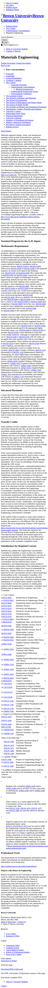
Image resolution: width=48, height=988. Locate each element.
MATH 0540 (34, 343)
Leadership (10, 76)
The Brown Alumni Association (18, 125)
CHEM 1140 (8, 733)
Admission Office (13, 946)
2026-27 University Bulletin (17, 49)
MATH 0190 (22, 266)
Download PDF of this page (12, 969)
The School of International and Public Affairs (24, 102)
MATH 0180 (29, 269)
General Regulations (14, 78)
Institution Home (12, 10)
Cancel (3, 986)
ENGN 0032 (8, 600)
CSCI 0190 (7, 697)
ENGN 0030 (6, 598)
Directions (12, 922)
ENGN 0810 (8, 619)
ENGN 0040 (6, 603)
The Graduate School (14, 96)
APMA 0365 (26, 368)
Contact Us (21, 922)
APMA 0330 (30, 786)
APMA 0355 (15, 363)
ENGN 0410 (6, 606)
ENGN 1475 (9, 748)
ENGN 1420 (6, 720)
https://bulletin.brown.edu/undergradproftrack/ (19, 866)
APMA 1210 (19, 377)
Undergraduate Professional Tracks (24, 91)
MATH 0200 (16, 269)
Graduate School (12, 948)
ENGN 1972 (12, 826)
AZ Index (10, 5)
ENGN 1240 (8, 766)
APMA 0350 (12, 361)
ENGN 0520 (6, 611)
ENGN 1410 (6, 717)
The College (11, 28)
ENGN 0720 (6, 614)
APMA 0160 (8, 711)
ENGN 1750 (8, 709)
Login (5, 42)
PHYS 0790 (6, 727)
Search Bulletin (7, 37)
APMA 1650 (36, 370)
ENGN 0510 (6, 608)
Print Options (6, 131)
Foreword (10, 74)
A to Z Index (11, 934)
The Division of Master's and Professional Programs (26, 107)
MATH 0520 (8, 343)
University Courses (13, 111)
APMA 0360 (25, 366)
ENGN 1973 (22, 826)
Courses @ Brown (13, 51)
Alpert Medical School (15, 950)
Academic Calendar (13, 80)
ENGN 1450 (9, 742)
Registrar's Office (12, 936)
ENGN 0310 (6, 617)
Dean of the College (14, 954)
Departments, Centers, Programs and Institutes (24, 109)
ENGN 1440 (6, 724)
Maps (3, 922)
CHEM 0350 (6, 681)
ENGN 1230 (8, 701)
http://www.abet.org (8, 175)
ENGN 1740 (8, 705)
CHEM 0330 (6, 622)
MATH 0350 (13, 332)
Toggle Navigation (8, 63)
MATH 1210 (41, 350)
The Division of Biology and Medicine (21, 98)
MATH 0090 (24, 286)
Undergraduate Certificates (21, 94)
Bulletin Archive (12, 127)
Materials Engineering (24, 89)
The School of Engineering (16, 100)
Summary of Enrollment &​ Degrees (19, 120)
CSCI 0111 (7, 683)
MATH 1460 (13, 350)
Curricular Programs (19, 85)
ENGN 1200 (9, 754)
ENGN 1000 (6, 760)
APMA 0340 (11, 788)
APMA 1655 (6, 374)
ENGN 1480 (9, 751)
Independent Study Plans (15, 114)
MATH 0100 (35, 266)
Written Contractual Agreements (18, 122)
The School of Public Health (17, 105)
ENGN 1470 (9, 745)
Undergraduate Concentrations (18, 31)
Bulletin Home (11, 7)
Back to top (5, 65)
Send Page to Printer (9, 961)
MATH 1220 (18, 352)
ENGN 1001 (8, 762)
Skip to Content (12, 3)
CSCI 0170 (7, 692)
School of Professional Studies (18, 952)
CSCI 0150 (7, 687)
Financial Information (14, 116)
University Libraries (13, 118)
